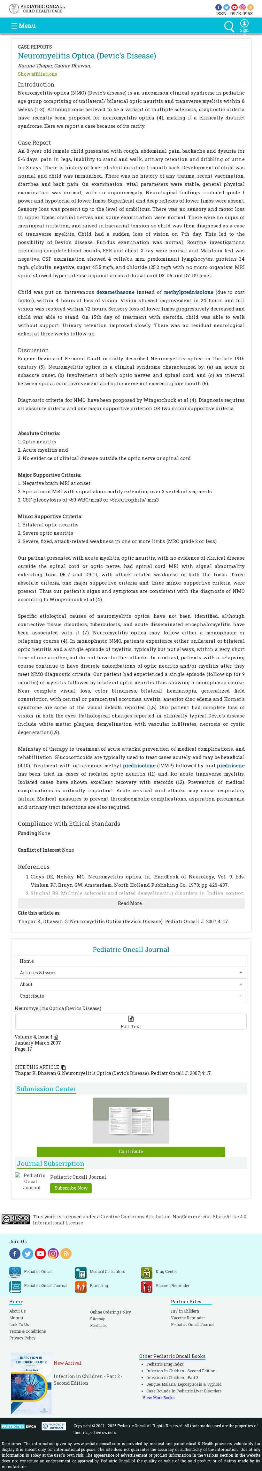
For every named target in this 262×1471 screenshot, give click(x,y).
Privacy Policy (22, 1337)
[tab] (131, 961)
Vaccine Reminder (188, 1317)
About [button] (26, 984)
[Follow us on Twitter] (226, 7)
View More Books (159, 1397)
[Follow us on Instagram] (242, 7)
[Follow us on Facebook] (218, 7)
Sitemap (97, 1318)
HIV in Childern (185, 1311)
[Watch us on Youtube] (234, 7)
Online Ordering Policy (110, 1311)
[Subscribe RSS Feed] (250, 7)
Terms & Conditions (27, 1331)
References (34, 866)
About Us (17, 1311)
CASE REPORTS (35, 47)
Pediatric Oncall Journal (192, 1324)
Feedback (98, 1325)
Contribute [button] (32, 996)
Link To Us (19, 1324)
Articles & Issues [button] (38, 973)
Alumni (16, 1317)
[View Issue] (55, 1037)
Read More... (131, 903)
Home (27, 961)
